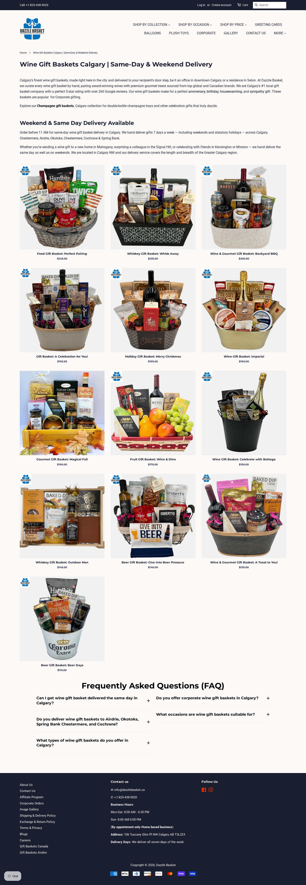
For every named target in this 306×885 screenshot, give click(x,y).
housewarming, (231, 91)
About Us (26, 785)
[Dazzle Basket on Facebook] (204, 791)
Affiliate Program (31, 797)
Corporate (206, 33)
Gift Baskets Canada (34, 846)
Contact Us (256, 33)
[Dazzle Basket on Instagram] (210, 791)
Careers (25, 840)
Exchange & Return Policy (37, 822)
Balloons (152, 33)
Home (23, 52)
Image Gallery (29, 809)
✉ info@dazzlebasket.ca (128, 790)
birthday (213, 91)
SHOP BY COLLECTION (150, 25)
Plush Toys (179, 33)
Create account (221, 5)
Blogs (24, 834)
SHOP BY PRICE (232, 25)
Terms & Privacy (31, 828)
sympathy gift (260, 91)
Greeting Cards (268, 25)
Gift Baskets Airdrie (33, 852)
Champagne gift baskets (55, 106)
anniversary (196, 91)
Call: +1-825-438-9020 (34, 5)
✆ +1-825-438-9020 (124, 797)
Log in (201, 5)
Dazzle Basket (166, 865)
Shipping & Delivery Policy (38, 815)
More (279, 33)
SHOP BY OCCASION (194, 25)
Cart (245, 5)
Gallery (231, 33)
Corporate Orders (32, 803)
